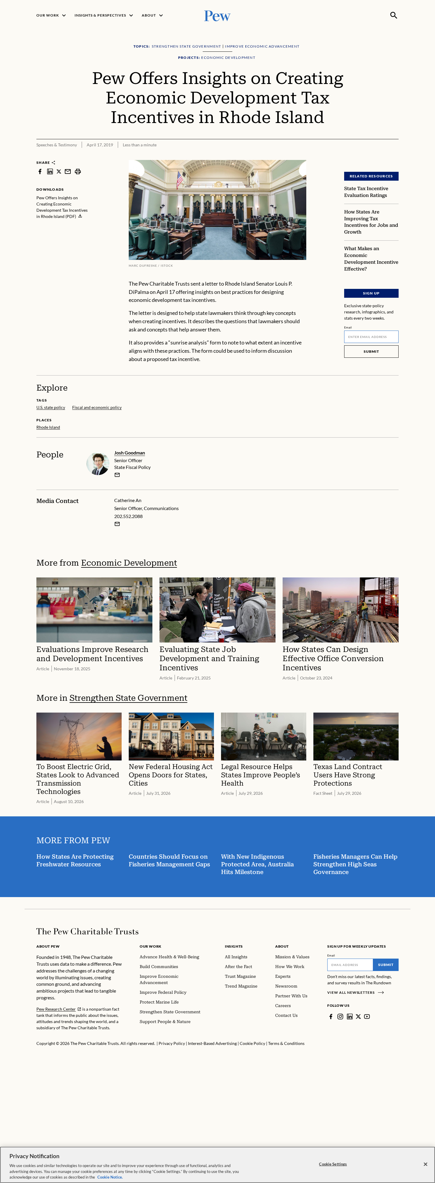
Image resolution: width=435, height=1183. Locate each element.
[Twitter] (358, 1016)
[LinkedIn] (349, 1016)
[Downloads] (394, 156)
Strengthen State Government (128, 698)
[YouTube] (366, 1016)
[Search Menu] (394, 15)
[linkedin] (50, 171)
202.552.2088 (128, 516)
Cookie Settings (333, 1164)
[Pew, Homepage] (217, 15)
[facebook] (40, 171)
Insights (234, 946)
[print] (77, 171)
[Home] (87, 931)
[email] (67, 171)
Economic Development (129, 563)
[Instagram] (340, 1016)
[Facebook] (330, 1016)
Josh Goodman (129, 452)
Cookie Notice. (110, 1176)
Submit (371, 351)
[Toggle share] (379, 156)
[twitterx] (59, 171)
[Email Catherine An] (117, 524)
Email (348, 327)
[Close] (425, 1164)
